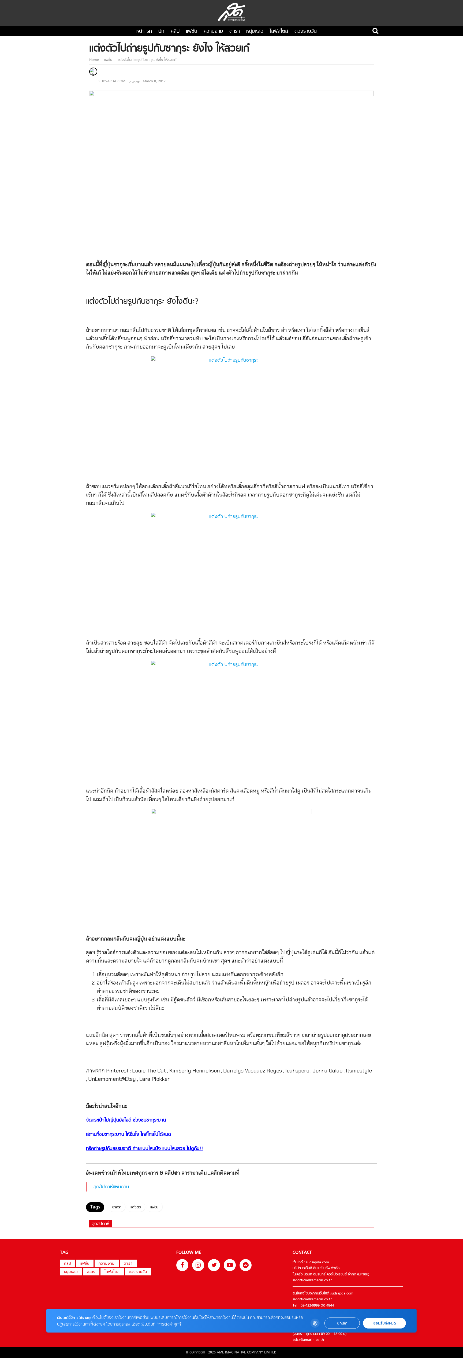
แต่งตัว (135, 1207)
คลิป (175, 31)
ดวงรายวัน (305, 31)
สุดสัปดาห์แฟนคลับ (111, 1187)
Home (94, 60)
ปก (161, 31)
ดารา (234, 31)
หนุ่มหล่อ (254, 31)
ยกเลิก (342, 1323)
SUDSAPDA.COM (112, 81)
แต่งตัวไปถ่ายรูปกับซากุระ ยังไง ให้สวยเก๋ (146, 60)
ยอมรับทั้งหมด (384, 1323)
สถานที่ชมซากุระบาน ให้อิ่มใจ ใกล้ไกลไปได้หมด (128, 1134)
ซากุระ (116, 1207)
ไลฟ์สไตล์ (279, 31)
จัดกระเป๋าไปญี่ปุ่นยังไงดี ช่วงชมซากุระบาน (126, 1120)
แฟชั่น (191, 31)
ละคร (91, 1272)
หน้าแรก (144, 31)
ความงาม (213, 31)
